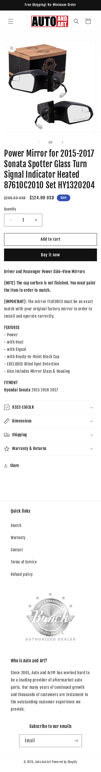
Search (16, 525)
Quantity (10, 209)
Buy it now (50, 254)
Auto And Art (43, 762)
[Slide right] (62, 142)
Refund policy (22, 574)
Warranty (18, 537)
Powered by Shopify (64, 762)
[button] (11, 21)
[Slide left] (39, 142)
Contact (17, 550)
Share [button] (14, 465)
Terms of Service (24, 562)
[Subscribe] (76, 740)
